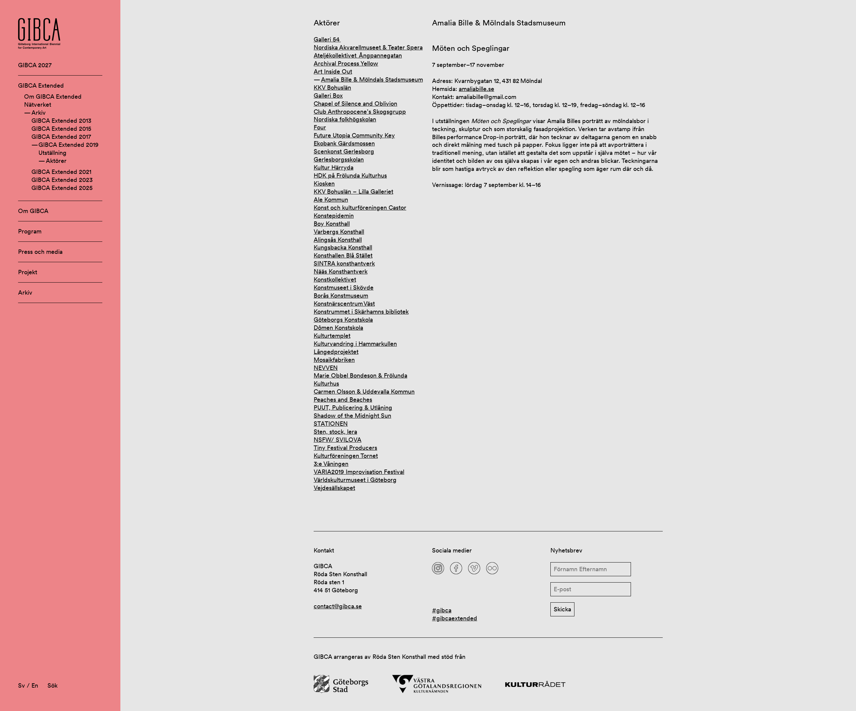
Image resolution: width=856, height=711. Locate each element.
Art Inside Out (333, 71)
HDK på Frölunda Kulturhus (350, 175)
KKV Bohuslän (332, 87)
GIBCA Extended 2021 (61, 172)
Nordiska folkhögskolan (345, 119)
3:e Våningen (331, 464)
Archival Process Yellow (346, 63)
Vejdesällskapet (334, 488)
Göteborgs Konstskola (343, 319)
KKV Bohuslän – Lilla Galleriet (353, 191)
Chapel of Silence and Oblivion (355, 103)
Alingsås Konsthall (338, 239)
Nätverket (37, 104)
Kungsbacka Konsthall (343, 247)
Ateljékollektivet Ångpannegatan (358, 55)
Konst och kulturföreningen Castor (360, 207)
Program (29, 231)
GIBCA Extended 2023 (62, 180)
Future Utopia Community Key (354, 135)
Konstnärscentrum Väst (344, 303)
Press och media (40, 252)
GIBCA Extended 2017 (61, 136)
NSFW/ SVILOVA (337, 439)
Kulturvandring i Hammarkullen (355, 343)
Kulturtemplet (332, 335)
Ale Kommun (331, 199)
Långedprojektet (336, 352)
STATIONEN (331, 423)
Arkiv (38, 112)
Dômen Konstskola (338, 327)
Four (320, 127)
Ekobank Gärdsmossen (344, 143)
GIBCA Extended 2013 (61, 120)
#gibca (441, 610)
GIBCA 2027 (34, 65)
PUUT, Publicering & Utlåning (353, 407)
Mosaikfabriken (334, 360)
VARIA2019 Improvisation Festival (359, 472)
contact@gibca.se (338, 606)
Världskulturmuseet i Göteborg (355, 480)
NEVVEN (326, 368)
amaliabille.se (476, 89)
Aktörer (56, 161)
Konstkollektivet (335, 279)
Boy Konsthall (332, 223)
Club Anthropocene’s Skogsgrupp (360, 111)
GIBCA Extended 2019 (68, 144)
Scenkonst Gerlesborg (344, 151)
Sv (21, 685)
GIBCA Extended (41, 85)
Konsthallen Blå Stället (343, 255)
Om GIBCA (33, 211)
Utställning (52, 153)
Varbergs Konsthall (339, 231)
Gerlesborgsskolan (339, 159)
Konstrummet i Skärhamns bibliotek (361, 311)
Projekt (27, 272)
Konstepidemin (334, 215)
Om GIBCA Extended (53, 96)
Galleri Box (328, 95)
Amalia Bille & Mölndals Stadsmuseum (372, 79)
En (34, 685)
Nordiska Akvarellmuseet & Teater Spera (368, 47)
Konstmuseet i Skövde (343, 287)
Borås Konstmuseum (341, 295)
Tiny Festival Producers (345, 447)
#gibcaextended (454, 618)
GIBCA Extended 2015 (61, 128)
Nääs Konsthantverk (340, 271)
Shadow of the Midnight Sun (352, 415)
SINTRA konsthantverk (344, 263)
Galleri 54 (327, 39)
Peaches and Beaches (343, 399)
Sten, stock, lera (335, 431)
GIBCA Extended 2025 (62, 188)
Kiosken (324, 183)
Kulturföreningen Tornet (346, 456)
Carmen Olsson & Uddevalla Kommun (364, 391)
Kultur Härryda (333, 167)
